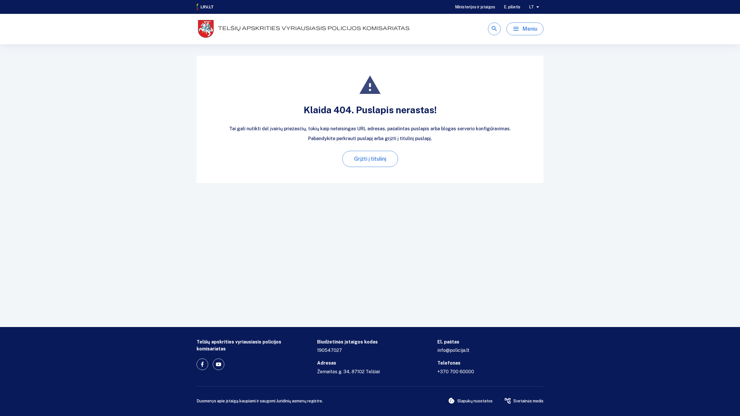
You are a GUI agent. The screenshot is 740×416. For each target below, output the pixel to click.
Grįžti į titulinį (370, 159)
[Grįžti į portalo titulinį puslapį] (205, 7)
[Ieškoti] (494, 29)
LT (531, 7)
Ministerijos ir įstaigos (475, 7)
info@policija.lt (453, 350)
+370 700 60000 (455, 371)
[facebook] (202, 364)
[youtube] (218, 364)
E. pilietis (512, 7)
